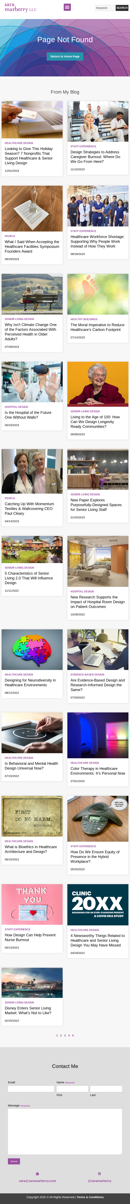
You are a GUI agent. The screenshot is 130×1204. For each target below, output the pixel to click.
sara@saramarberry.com (37, 1181)
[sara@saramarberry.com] (37, 1173)
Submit (13, 1161)
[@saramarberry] (99, 1173)
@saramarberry (99, 1181)
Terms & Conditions (90, 1197)
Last (93, 1095)
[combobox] (105, 8)
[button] (67, 7)
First (59, 1095)
